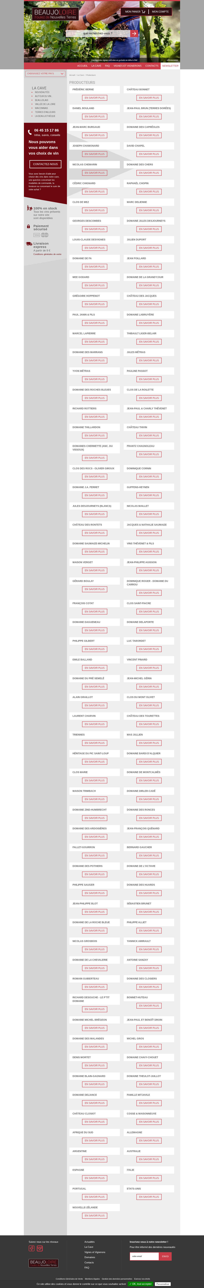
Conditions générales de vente (47, 254)
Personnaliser (163, 1284)
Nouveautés (42, 92)
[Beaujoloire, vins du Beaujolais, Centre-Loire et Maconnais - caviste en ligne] (55, 14)
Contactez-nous (45, 164)
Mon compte (160, 11)
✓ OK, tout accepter (140, 1284)
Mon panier (132, 11)
